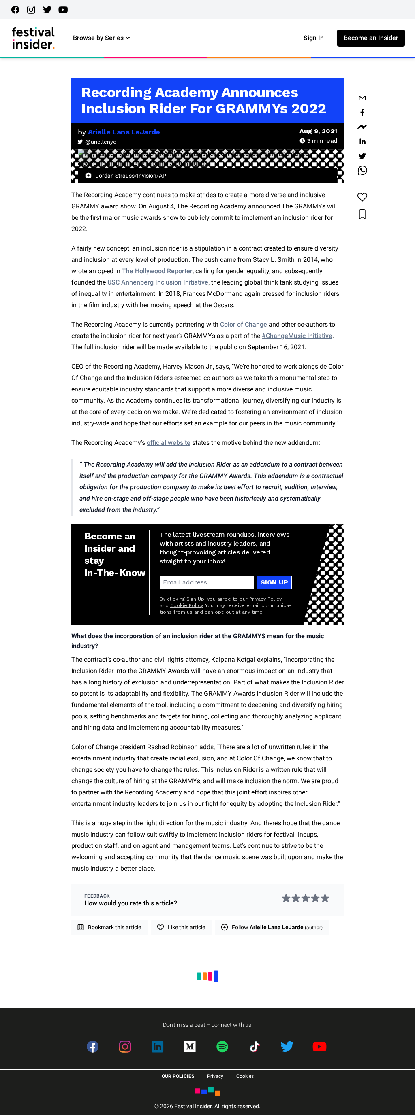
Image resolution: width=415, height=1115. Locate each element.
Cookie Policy (186, 605)
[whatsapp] (362, 171)
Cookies (245, 1076)
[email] (362, 98)
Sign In (314, 38)
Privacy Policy (265, 599)
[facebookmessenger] (362, 127)
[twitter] (362, 156)
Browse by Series (98, 38)
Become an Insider (371, 38)
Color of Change (243, 324)
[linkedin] (362, 141)
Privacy (215, 1076)
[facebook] (362, 112)
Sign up (274, 582)
